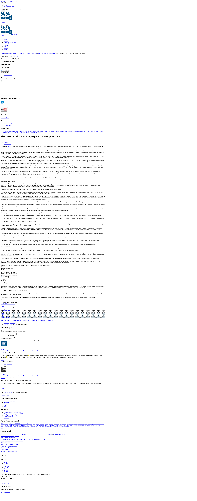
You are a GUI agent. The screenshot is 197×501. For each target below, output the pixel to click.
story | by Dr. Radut (5, 492)
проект (60, 425)
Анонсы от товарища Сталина (9, 451)
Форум (5, 406)
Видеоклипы (11, 131)
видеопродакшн (38, 424)
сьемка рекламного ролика (33, 426)
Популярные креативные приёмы (12, 415)
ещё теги (3, 428)
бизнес (29, 424)
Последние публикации (10, 123)
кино (8, 425)
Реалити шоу (51, 131)
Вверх (2, 306)
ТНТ (18, 424)
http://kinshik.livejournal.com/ (8, 304)
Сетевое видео (68, 131)
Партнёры (6, 418)
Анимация (5, 131)
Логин (5, 5)
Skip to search (14, 1)
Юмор (5, 403)
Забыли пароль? (8, 75)
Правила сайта (7, 125)
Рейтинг (49, 434)
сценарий (19, 426)
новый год (32, 425)
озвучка (38, 425)
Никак (2, 313)
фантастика (34, 132)
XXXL (2, 352)
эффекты (63, 426)
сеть (95, 425)
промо (64, 425)
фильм (51, 426)
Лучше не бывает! (5, 317)
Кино (41, 131)
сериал (92, 425)
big (6, 424)
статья (98, 425)
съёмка (24, 426)
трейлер (42, 426)
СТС (15, 424)
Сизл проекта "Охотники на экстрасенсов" (12, 441)
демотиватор (80, 424)
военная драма (91, 131)
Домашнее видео (32, 131)
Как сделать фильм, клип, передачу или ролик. (18, 53)
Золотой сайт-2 (5, 118)
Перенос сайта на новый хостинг (9, 444)
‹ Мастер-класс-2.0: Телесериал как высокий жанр (14, 320)
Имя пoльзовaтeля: (6, 67)
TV (1, 131)
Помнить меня (6, 70)
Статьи (5, 405)
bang (3, 424)
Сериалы (61, 131)
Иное (38, 131)
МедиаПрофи (10, 424)
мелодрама (8, 132)
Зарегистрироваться (9, 6)
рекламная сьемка (81, 425)
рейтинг (74, 425)
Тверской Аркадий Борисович (9, 446)
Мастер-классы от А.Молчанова (46, 53)
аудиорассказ (23, 424)
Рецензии (6, 402)
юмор (67, 426)
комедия (3, 132)
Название (23, 434)
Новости (45, 131)
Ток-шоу (81, 131)
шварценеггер (57, 426)
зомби (2, 425)
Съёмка (6, 45)
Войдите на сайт (8, 324)
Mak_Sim (15, 56)
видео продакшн (47, 424)
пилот (41, 425)
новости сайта (25, 425)
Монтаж (6, 46)
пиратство (46, 425)
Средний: (3, 309)
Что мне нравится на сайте (8, 437)
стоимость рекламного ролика (8, 426)
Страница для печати (9, 323)
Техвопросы (75, 131)
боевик (85, 131)
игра (5, 425)
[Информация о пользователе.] (4, 346)
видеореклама (55, 424)
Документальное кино (21, 131)
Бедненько (3, 312)
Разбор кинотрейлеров (10, 401)
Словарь (6, 41)
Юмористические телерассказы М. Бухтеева (15, 414)
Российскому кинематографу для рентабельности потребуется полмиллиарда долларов (23, 439)
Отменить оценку (5, 310)
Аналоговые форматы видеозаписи (10, 436)
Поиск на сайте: (5, 9)
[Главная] (6, 20)
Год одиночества (5, 442)
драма (101, 131)
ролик (88, 425)
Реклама (6, 48)
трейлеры (47, 426)
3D (1, 424)
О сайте (6, 49)
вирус (75, 424)
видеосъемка (63, 424)
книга (11, 425)
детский (98, 131)
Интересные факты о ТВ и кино (12, 412)
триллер (24, 132)
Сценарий (6, 43)
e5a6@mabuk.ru (5, 483)
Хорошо (3, 316)
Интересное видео (8, 416)
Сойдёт (2, 314)
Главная (3, 53)
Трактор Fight (4, 449)
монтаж (15, 425)
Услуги (5, 39)
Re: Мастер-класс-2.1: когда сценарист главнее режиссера (20, 350)
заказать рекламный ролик (95, 424)
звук (103, 424)
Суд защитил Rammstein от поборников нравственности (15, 447)
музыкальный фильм (16, 132)
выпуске (9, 146)
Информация (7, 144)
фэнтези (39, 132)
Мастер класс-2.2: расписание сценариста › (42, 320)
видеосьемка (70, 424)
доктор (85, 424)
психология (69, 425)
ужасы (28, 132)
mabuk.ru (3, 22)
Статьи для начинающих (10, 42)
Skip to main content (6, 1)
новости (19, 425)
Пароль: (3, 69)
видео (32, 424)
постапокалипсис (53, 425)
